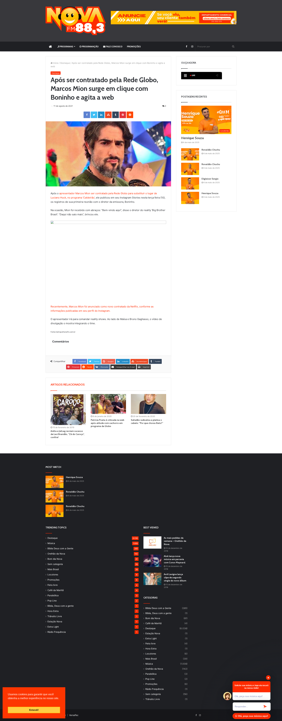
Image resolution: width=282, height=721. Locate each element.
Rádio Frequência (56, 632)
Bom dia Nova (54, 559)
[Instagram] (192, 46)
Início (55, 63)
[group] (173, 17)
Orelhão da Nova (56, 553)
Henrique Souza (192, 138)
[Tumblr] (115, 115)
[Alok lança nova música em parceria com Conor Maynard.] (152, 561)
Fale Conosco (113, 46)
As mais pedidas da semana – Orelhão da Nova (175, 541)
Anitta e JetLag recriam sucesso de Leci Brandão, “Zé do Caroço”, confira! (67, 434)
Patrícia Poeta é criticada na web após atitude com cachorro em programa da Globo (107, 423)
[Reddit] (130, 115)
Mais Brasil (53, 569)
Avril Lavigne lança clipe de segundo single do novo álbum (175, 577)
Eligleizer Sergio (210, 178)
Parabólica (53, 595)
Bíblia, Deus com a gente (60, 606)
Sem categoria (55, 564)
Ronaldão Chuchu (211, 149)
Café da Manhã (55, 590)
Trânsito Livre (54, 616)
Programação (90, 46)
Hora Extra (53, 611)
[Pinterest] (122, 115)
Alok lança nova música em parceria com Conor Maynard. (175, 559)
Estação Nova (54, 621)
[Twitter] (94, 115)
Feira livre (52, 585)
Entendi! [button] (34, 710)
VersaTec (73, 715)
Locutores (52, 574)
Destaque (65, 63)
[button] (8, 702)
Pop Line (52, 600)
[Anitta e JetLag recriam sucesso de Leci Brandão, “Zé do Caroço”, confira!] (68, 409)
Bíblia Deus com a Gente (60, 548)
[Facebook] (186, 46)
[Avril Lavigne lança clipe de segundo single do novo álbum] (152, 579)
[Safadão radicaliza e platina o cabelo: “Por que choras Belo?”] (148, 404)
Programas (66, 46)
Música (51, 543)
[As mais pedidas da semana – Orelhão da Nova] (152, 542)
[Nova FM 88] (76, 21)
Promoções (134, 46)
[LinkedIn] (101, 115)
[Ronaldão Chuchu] (190, 154)
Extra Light (53, 626)
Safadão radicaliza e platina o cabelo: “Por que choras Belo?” (147, 421)
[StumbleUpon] (108, 115)
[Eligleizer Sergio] (190, 183)
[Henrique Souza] (190, 198)
